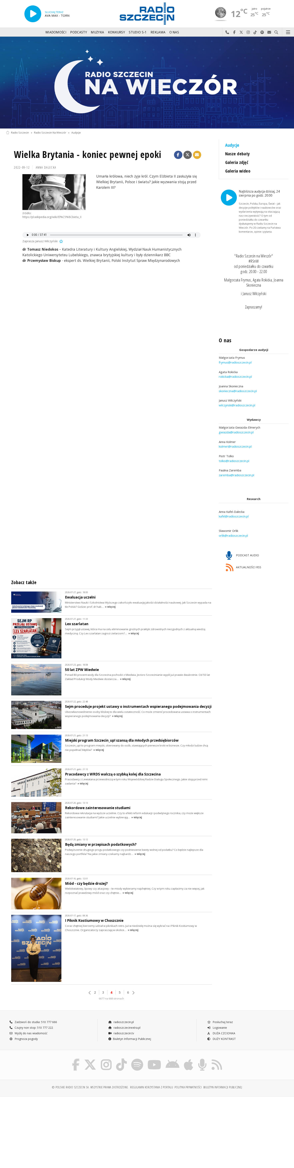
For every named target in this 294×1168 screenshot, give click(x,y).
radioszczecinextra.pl (126, 1027)
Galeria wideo (238, 171)
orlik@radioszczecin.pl (233, 535)
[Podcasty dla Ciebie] (202, 1059)
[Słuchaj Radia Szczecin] (33, 13)
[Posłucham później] (61, 241)
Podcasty (78, 32)
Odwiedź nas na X (241, 32)
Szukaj (276, 32)
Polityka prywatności (188, 1087)
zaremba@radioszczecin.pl (236, 475)
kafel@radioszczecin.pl (234, 516)
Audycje (76, 132)
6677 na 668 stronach (111, 998)
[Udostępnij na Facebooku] (178, 155)
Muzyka (97, 32)
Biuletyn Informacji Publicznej (132, 1039)
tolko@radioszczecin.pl (234, 461)
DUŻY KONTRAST (224, 1039)
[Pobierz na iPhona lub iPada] (188, 1059)
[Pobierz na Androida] (172, 1059)
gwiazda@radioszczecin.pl (236, 432)
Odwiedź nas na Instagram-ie (248, 32)
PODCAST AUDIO (247, 555)
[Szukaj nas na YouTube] (154, 1059)
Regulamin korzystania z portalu (151, 1087)
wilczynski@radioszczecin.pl (237, 405)
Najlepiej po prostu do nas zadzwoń (227, 32)
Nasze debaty (237, 154)
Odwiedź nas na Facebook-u (234, 32)
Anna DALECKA (46, 167)
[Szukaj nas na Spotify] (137, 1059)
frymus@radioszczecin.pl (235, 362)
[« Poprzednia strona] (90, 993)
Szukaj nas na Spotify (262, 32)
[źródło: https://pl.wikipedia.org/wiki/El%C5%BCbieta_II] (54, 192)
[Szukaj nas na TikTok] (121, 1059)
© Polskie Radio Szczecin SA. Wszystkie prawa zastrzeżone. (90, 1087)
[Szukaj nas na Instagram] (106, 1059)
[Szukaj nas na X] (90, 1059)
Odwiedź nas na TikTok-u (255, 32)
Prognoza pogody (26, 1039)
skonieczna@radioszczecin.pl (238, 391)
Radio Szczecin (20, 132)
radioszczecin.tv (123, 1033)
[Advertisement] (40, 1130)
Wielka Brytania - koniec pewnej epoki (87, 154)
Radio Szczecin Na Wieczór (50, 132)
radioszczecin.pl (123, 1022)
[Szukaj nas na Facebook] (76, 1059)
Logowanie (219, 1027)
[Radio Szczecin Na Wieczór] (147, 83)
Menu (288, 32)
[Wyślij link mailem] (197, 155)
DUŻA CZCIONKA (223, 1033)
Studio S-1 (138, 32)
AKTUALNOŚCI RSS (248, 567)
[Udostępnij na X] (187, 155)
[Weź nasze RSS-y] (216, 1059)
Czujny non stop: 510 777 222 (33, 1027)
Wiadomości (55, 32)
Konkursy (116, 32)
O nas (174, 32)
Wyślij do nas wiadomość (269, 32)
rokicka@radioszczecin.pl (235, 377)
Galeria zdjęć (236, 162)
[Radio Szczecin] (147, 13)
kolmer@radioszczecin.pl (235, 446)
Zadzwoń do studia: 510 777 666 (35, 1022)
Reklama (158, 32)
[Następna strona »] (133, 993)
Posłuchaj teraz (222, 1022)
